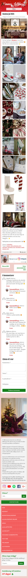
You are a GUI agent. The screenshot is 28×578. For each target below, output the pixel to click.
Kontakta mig (14, 502)
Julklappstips (7, 527)
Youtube (5, 539)
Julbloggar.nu (7, 550)
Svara (8, 286)
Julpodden (6, 546)
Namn (4, 373)
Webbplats (5, 384)
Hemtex (14, 40)
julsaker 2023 (5, 249)
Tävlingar (5, 542)
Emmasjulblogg (14, 289)
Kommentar (6, 362)
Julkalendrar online (9, 519)
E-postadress (6, 379)
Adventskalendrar (9, 515)
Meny (14, 9)
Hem (3, 508)
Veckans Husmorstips (10, 535)
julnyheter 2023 (11, 247)
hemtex (8, 246)
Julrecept (5, 531)
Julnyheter (9, 244)
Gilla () (23, 252)
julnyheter (4, 247)
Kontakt (5, 511)
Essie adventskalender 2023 (21, 267)
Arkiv (4, 523)
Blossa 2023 (5, 266)
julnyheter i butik (20, 247)
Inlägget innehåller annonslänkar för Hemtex (13, 17)
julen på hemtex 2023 (16, 246)
